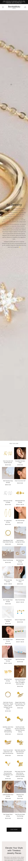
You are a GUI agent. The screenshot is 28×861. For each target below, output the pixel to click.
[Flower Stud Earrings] (8, 552)
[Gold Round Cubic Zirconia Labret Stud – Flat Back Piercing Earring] (20, 719)
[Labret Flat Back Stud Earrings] (8, 787)
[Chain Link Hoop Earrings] (8, 572)
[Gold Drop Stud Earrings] (8, 671)
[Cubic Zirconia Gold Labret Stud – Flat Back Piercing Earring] (8, 742)
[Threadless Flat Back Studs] (20, 453)
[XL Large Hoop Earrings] (8, 513)
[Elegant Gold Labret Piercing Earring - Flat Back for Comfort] (20, 694)
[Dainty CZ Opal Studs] (20, 612)
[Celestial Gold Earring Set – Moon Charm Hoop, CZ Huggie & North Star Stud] (20, 671)
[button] (3, 7)
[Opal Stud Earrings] (20, 652)
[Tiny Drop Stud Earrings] (8, 612)
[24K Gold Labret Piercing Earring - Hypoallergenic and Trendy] (8, 764)
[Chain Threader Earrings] (8, 652)
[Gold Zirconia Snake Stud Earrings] (20, 807)
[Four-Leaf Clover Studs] (20, 572)
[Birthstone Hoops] (20, 632)
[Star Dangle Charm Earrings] (8, 807)
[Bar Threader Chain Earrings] (8, 592)
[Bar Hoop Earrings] (20, 513)
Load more (14, 829)
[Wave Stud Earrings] (20, 592)
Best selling (14, 443)
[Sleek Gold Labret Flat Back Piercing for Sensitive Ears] (20, 742)
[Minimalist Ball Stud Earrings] (20, 493)
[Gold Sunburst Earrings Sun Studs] (20, 533)
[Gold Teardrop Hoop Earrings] (8, 473)
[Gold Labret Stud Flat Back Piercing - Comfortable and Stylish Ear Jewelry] (20, 764)
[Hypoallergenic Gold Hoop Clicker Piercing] (8, 533)
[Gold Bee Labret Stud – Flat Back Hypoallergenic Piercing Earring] (8, 719)
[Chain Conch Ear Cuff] (20, 473)
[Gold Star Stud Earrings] (20, 787)
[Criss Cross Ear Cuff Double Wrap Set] (8, 453)
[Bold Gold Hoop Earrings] (20, 552)
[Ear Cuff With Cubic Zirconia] (8, 632)
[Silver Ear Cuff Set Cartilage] (8, 493)
